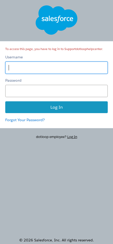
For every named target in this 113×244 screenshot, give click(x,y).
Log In (72, 137)
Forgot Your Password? (25, 120)
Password (13, 80)
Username (14, 57)
